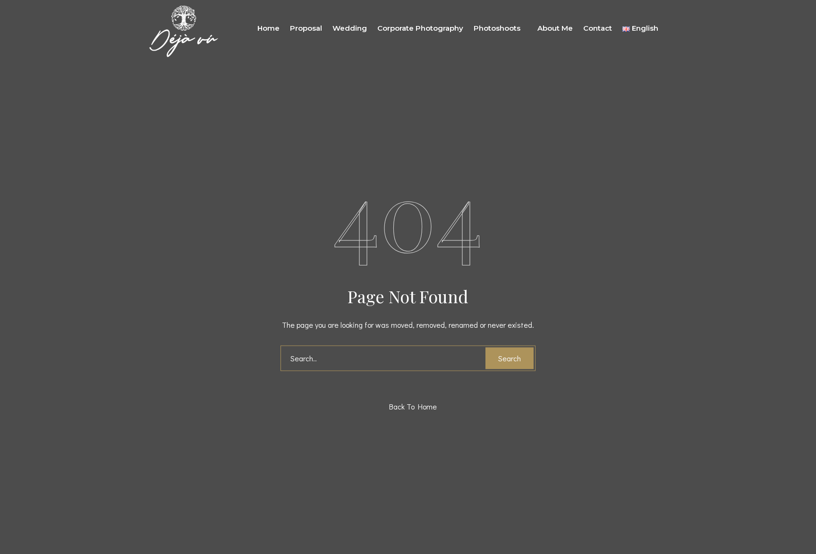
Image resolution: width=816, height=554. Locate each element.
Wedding (349, 28)
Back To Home (410, 406)
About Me (555, 28)
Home (268, 28)
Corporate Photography (420, 28)
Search (509, 358)
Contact (597, 28)
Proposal (306, 28)
